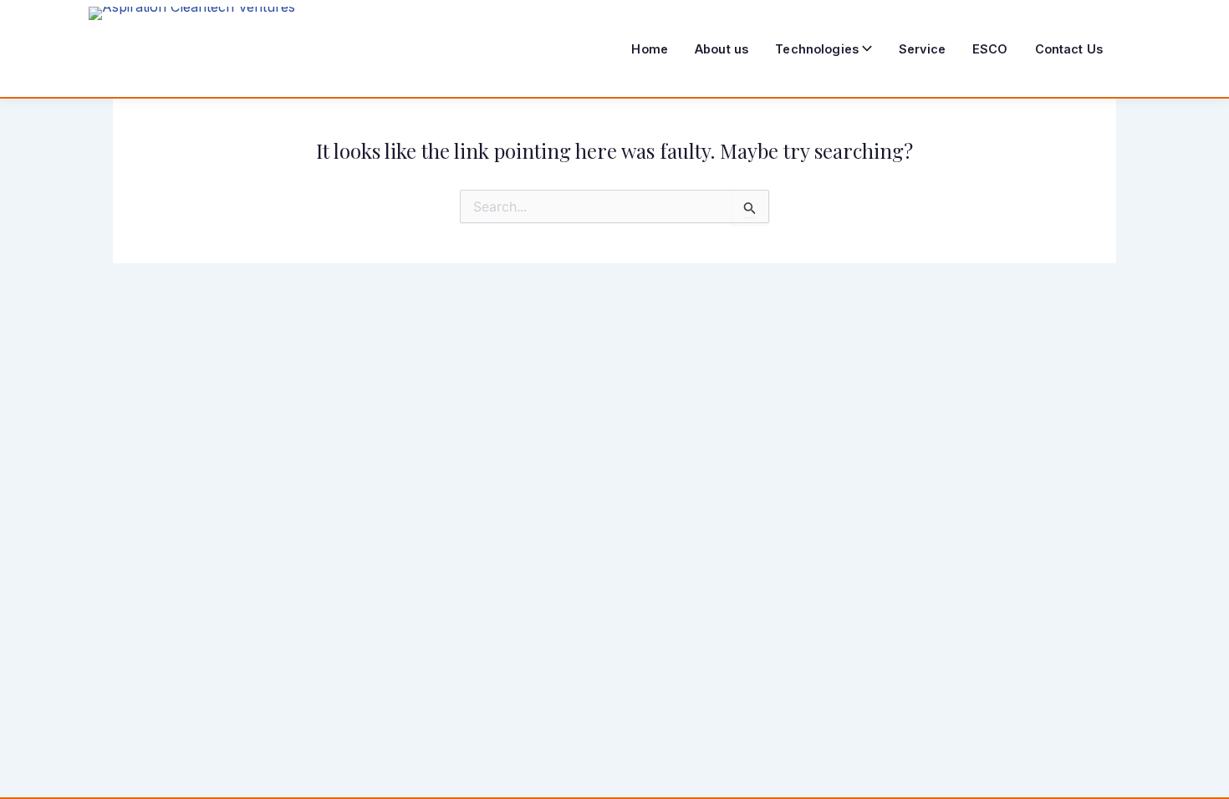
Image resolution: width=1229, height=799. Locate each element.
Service (922, 49)
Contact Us (1069, 49)
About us (721, 49)
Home (649, 49)
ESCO (990, 49)
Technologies (817, 49)
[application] (865, 49)
